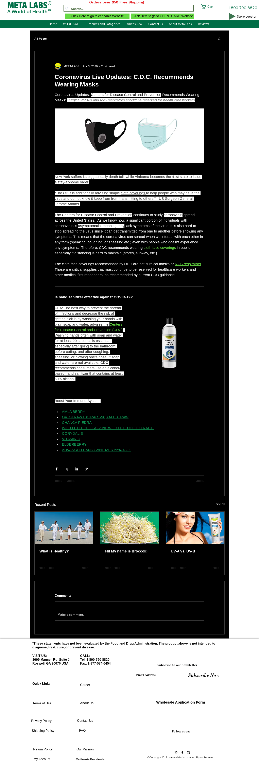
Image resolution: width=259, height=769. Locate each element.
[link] (215, 6)
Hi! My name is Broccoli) (126, 551)
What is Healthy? (54, 551)
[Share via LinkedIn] (76, 469)
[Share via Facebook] (56, 469)
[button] (219, 38)
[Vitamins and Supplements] (176, 752)
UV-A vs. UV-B (183, 551)
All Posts (40, 38)
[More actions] (202, 66)
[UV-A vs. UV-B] (195, 528)
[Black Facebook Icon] (182, 752)
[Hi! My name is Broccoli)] (129, 528)
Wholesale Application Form (180, 702)
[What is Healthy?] (64, 528)
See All (220, 504)
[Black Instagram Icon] (188, 752)
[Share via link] (86, 469)
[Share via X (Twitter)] (66, 469)
